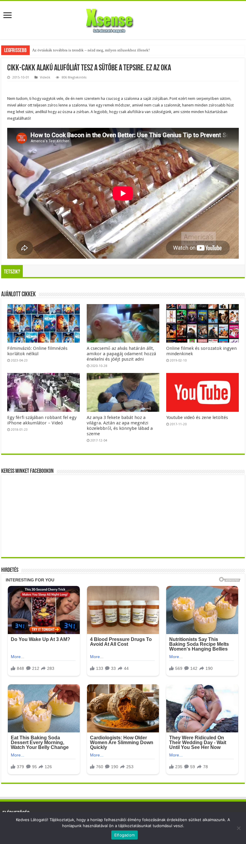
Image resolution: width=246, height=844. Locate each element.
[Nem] (239, 828)
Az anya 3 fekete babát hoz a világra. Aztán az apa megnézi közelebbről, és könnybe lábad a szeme (120, 425)
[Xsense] (123, 19)
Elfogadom (124, 835)
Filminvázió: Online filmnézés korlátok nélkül (37, 351)
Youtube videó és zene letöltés (197, 417)
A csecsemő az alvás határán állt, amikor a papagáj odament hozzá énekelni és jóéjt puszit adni (121, 354)
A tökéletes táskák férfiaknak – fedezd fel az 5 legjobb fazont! (82, 50)
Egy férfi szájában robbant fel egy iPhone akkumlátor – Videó (41, 420)
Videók (45, 77)
